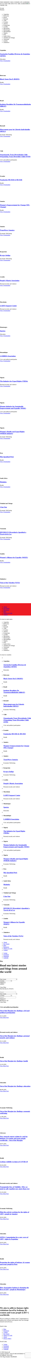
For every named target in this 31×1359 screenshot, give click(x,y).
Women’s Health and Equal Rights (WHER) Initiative (12, 432)
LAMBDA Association (8, 356)
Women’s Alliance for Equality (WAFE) (14, 557)
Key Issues (6, 608)
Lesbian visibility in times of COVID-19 (14, 1162)
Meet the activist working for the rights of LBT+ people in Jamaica (14, 1213)
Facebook (6, 954)
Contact (5, 614)
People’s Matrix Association (9, 280)
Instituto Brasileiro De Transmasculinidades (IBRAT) (14, 691)
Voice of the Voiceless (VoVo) (10, 583)
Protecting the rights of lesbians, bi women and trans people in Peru (15, 1263)
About (5, 607)
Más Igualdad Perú (7, 457)
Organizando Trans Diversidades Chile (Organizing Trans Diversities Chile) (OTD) (15, 155)
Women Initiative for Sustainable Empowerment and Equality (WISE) (13, 407)
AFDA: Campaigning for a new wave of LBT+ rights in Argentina (14, 1238)
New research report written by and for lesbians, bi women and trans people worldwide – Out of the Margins (14, 1138)
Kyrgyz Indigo (5, 255)
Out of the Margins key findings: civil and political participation (15, 1011)
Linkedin (5, 958)
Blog (4, 611)
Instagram (6, 956)
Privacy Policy (7, 1338)
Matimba (3, 482)
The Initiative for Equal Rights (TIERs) (14, 381)
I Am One (3, 507)
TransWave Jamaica (7, 230)
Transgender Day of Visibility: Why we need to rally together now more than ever (15, 1188)
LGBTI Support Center (8, 306)
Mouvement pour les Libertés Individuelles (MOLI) (13, 705)
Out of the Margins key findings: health (14, 1061)
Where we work (7, 613)
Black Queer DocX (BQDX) (9, 79)
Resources (6, 610)
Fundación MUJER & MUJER (11, 180)
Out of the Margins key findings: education (15, 1086)
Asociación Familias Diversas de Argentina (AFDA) (14, 666)
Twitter (5, 953)
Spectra (2, 331)
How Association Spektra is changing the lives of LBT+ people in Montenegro (14, 1288)
